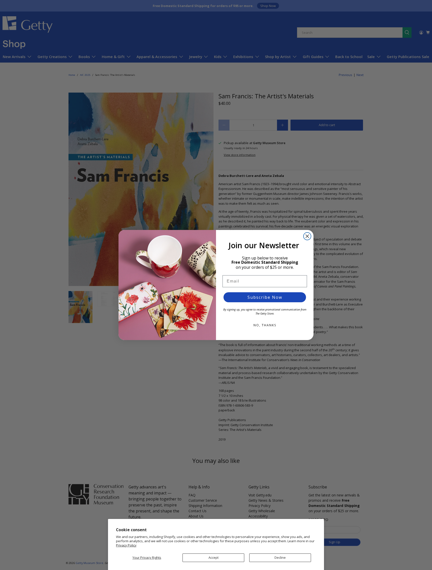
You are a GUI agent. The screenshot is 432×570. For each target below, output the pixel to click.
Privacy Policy (126, 545)
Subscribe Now (265, 297)
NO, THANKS (265, 325)
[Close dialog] (307, 236)
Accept (213, 557)
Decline (280, 557)
